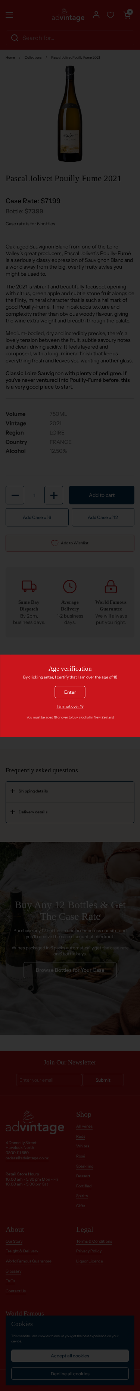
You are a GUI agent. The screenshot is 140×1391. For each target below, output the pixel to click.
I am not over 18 (70, 706)
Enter (70, 692)
